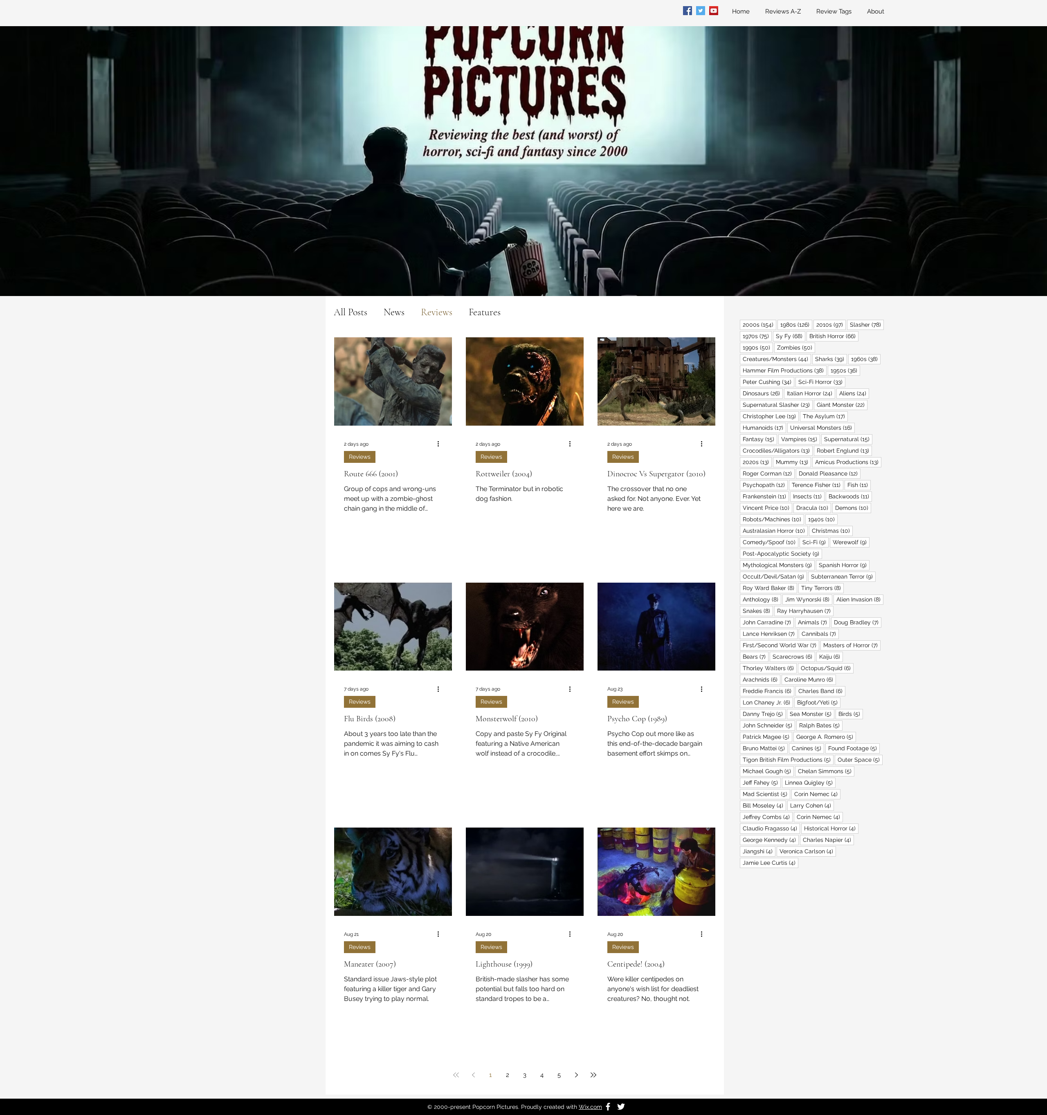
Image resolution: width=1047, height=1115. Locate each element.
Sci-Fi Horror (821, 381)
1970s (757, 335)
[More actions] (441, 444)
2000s (759, 324)
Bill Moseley (764, 805)
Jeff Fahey (762, 782)
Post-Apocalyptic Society (782, 553)
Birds (850, 713)
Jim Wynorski (808, 599)
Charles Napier (828, 839)
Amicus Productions (848, 461)
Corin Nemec (817, 793)
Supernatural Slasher (778, 404)
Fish (859, 484)
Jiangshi (759, 851)
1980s (796, 324)
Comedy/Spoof (770, 541)
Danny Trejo (764, 713)
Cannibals (820, 633)
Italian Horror (811, 393)
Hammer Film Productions (785, 370)
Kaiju (831, 656)
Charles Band (821, 690)
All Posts (350, 312)
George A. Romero (826, 736)
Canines (808, 748)
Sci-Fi (815, 541)
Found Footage (854, 748)
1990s (758, 347)
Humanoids (764, 427)
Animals (814, 622)
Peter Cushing (768, 381)
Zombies (796, 347)
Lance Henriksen (770, 633)
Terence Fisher (817, 484)
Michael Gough (768, 770)
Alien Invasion (859, 599)
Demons (853, 507)
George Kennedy (771, 839)
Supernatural (848, 438)
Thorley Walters (770, 667)
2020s (757, 461)
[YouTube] (713, 10)
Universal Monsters (822, 427)
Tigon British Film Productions (788, 759)
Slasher (867, 324)
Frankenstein (766, 496)
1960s (866, 358)
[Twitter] (700, 10)
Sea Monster (812, 713)
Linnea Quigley (810, 782)
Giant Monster (842, 404)
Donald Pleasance (830, 473)
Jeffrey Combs (768, 816)
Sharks (831, 358)
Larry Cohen (812, 805)
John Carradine (768, 622)
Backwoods (850, 496)
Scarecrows (794, 656)
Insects (809, 496)
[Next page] (576, 1075)
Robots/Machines (773, 519)
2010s (831, 324)
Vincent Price (767, 507)
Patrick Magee (767, 736)
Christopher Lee (771, 416)
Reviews (436, 312)
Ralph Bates (821, 725)
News (394, 312)
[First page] (456, 1075)
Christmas (832, 530)
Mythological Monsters (779, 564)
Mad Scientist (766, 793)
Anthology (762, 599)
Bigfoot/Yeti (818, 702)
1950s (845, 370)
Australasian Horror (775, 530)
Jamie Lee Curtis (770, 862)
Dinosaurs (763, 393)
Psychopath (765, 484)
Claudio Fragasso (771, 828)
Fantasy (760, 438)
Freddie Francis (768, 690)
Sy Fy (790, 335)
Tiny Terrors (822, 587)
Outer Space (860, 759)
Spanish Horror (844, 564)
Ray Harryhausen (805, 610)
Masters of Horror (852, 645)
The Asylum (825, 416)
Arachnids (761, 679)
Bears (755, 656)
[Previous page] (473, 1075)
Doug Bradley (857, 622)
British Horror (833, 335)
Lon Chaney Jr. (768, 702)
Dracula (813, 507)
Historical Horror (831, 828)
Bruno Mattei (765, 748)
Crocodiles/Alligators (778, 450)
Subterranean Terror (843, 576)
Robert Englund (844, 450)
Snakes (758, 610)
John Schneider (769, 725)
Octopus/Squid (827, 667)
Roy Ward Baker (770, 587)
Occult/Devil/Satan (775, 576)
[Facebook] (687, 10)
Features (485, 312)
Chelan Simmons (826, 770)
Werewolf (851, 541)
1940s (823, 519)
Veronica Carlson (808, 851)
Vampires (800, 438)
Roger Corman (769, 473)
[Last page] (593, 1075)
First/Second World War (781, 645)
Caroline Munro (810, 679)
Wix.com (590, 1107)
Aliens (854, 393)
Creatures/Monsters (777, 358)
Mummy (793, 461)
